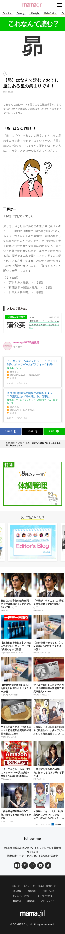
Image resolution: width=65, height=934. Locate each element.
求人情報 (17, 891)
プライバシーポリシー (22, 896)
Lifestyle (34, 13)
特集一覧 (16, 886)
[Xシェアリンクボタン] (25, 865)
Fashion (7, 13)
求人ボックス (22, 383)
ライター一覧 (29, 886)
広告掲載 (32, 891)
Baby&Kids (50, 13)
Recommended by (43, 824)
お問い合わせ (48, 891)
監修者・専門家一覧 (47, 886)
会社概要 (31, 901)
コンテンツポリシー (46, 896)
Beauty (21, 13)
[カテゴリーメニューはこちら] (59, 5)
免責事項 (17, 901)
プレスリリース (47, 901)
